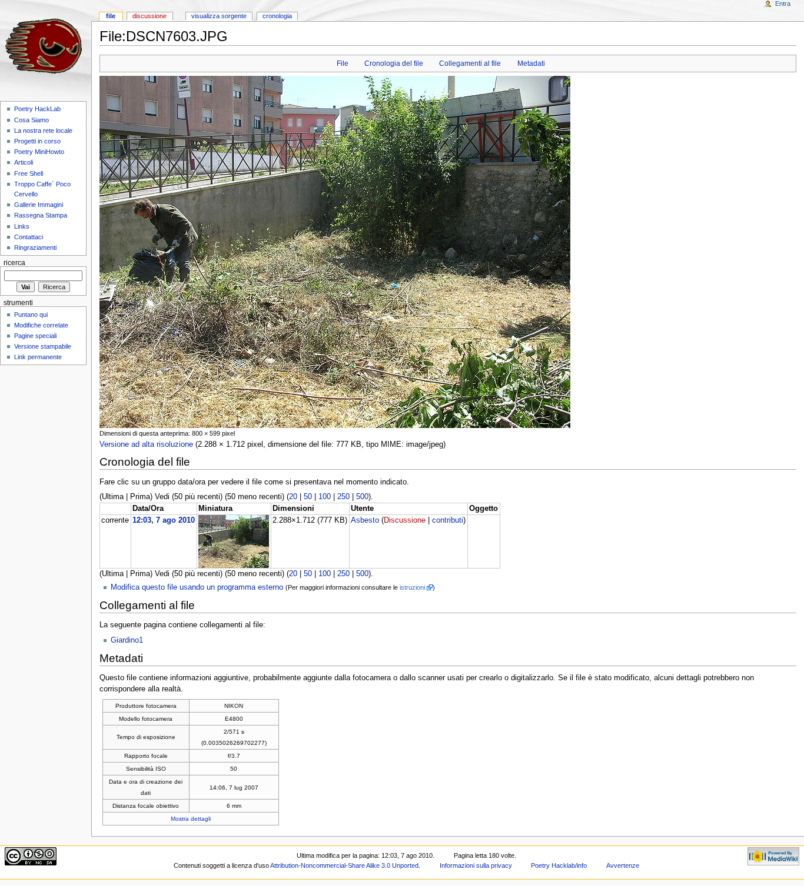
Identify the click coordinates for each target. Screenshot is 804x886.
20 (293, 497)
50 (308, 497)
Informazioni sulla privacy (476, 865)
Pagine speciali (35, 335)
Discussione (405, 520)
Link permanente (38, 356)
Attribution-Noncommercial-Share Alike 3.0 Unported (344, 865)
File (342, 63)
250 (343, 497)
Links (21, 226)
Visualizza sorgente (219, 15)
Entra (782, 3)
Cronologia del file (393, 63)
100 (324, 497)
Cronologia (277, 15)
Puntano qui (31, 314)
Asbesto (365, 520)
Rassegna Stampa (40, 215)
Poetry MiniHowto (39, 151)
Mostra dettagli (191, 818)
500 (362, 497)
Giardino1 (127, 640)
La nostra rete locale (43, 130)
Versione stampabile (42, 346)
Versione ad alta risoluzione (146, 444)
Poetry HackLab (37, 108)
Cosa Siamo (31, 119)
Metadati (531, 63)
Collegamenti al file (470, 63)
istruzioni (412, 587)
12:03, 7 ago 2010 (163, 520)
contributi (447, 520)
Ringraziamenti (35, 247)
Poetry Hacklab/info (559, 865)
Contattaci (28, 236)
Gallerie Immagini (38, 204)
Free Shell (28, 173)
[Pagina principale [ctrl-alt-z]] (45, 45)
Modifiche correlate (41, 325)
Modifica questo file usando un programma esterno (197, 587)
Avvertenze (622, 865)
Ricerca (14, 262)
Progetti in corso (37, 141)
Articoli (23, 162)
